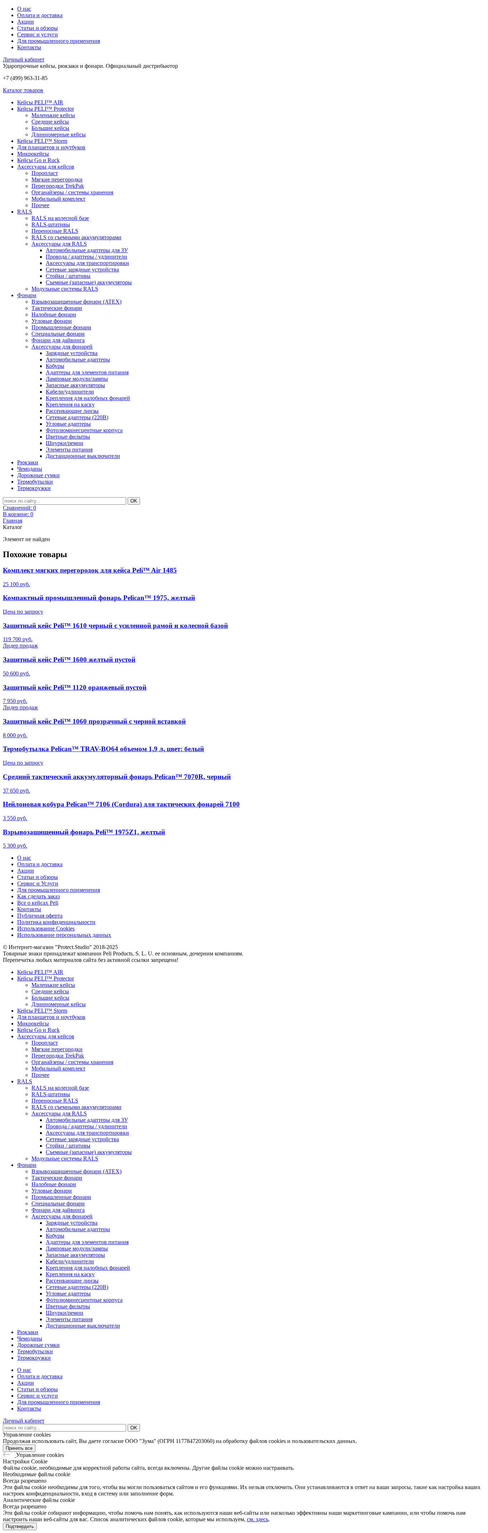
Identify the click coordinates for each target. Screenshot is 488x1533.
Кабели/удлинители (70, 392)
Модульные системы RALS (64, 289)
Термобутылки (35, 482)
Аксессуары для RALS (59, 244)
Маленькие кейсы (53, 115)
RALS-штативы (50, 224)
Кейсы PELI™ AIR (40, 102)
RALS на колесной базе (60, 218)
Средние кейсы (50, 122)
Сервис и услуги (37, 34)
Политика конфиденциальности (56, 922)
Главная (12, 521)
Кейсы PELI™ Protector (45, 109)
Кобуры (55, 366)
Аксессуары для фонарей (62, 347)
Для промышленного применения (58, 41)
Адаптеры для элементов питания (87, 372)
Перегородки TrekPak (57, 186)
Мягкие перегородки (57, 179)
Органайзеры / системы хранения (72, 192)
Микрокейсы (33, 154)
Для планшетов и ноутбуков (51, 147)
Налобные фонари (53, 314)
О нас (24, 9)
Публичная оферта (40, 916)
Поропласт (44, 173)
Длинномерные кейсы (58, 134)
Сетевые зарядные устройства (82, 269)
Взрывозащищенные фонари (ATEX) (76, 302)
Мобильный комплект (58, 199)
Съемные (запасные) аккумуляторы (89, 282)
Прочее (40, 205)
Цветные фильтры (68, 437)
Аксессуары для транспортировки (87, 263)
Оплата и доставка (40, 15)
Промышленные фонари (61, 327)
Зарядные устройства (72, 353)
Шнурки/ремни (64, 443)
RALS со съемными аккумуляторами (76, 237)
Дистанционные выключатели (83, 456)
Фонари (26, 295)
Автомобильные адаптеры (78, 359)
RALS (24, 212)
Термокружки (34, 488)
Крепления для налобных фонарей (88, 398)
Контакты (29, 47)
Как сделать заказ (38, 896)
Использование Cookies (46, 928)
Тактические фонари (56, 308)
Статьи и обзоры (37, 28)
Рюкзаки (27, 462)
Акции (25, 22)
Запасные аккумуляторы (75, 385)
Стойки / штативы (68, 276)
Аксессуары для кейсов (45, 167)
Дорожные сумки (38, 475)
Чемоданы (29, 469)
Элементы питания (69, 449)
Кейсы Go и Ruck (38, 160)
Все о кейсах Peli (37, 903)
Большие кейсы (50, 128)
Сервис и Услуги (37, 883)
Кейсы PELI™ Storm (42, 141)
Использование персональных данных (64, 935)
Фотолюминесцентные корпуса (84, 430)
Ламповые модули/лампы (77, 379)
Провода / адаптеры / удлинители (86, 257)
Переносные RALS (54, 231)
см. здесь (257, 1519)
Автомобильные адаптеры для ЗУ (87, 250)
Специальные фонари (58, 334)
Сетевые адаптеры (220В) (77, 417)
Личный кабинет (23, 59)
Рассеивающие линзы (72, 411)
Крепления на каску (70, 404)
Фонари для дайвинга (58, 340)
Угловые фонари (51, 321)
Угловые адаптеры (68, 424)
